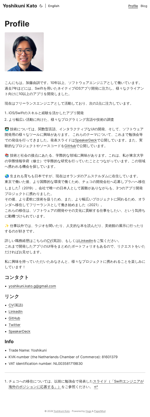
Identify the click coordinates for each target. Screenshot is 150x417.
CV (49, 241)
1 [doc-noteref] (19, 187)
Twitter (15, 325)
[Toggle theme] (41, 6)
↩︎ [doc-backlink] (96, 387)
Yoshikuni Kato (20, 6)
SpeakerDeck (86, 140)
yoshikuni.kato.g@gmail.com (32, 286)
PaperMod (99, 411)
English (53, 6)
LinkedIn (86, 241)
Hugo (88, 411)
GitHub (70, 146)
